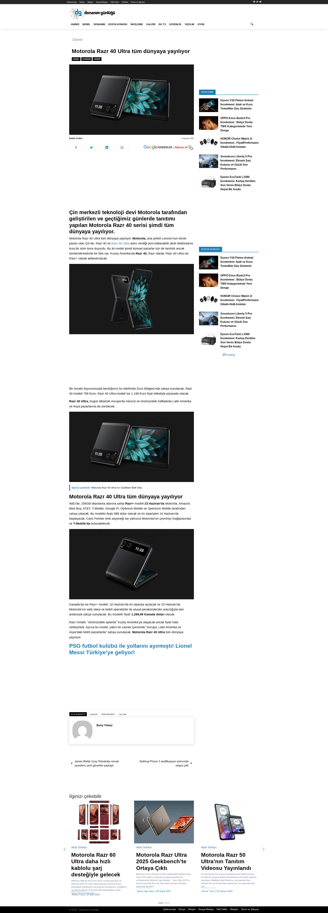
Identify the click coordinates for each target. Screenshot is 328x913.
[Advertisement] (51, 61)
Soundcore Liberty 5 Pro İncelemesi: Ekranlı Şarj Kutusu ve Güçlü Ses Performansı (236, 162)
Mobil (86, 24)
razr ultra (122, 714)
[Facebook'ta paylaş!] (76, 147)
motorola (93, 714)
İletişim (90, 2)
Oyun (200, 24)
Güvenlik (175, 24)
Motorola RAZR (108, 714)
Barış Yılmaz (76, 138)
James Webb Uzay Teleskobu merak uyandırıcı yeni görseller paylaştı (96, 763)
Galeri (150, 24)
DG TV (162, 24)
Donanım (99, 24)
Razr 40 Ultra (120, 243)
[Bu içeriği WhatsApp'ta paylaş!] (122, 147)
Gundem (86, 59)
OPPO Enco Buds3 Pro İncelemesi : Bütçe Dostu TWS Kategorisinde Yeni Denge (236, 124)
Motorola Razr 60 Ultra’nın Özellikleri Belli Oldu (107, 487)
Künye (82, 2)
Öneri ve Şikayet (138, 2)
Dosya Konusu (117, 24)
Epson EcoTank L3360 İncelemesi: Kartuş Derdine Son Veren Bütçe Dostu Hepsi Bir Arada (237, 183)
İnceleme (137, 24)
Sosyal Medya (102, 2)
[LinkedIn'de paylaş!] (106, 147)
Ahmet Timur (122, 891)
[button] (64, 849)
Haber (75, 24)
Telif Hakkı (114, 2)
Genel (77, 39)
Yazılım (189, 24)
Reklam (125, 2)
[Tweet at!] (91, 147)
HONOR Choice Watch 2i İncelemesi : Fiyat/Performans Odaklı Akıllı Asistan (239, 142)
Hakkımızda (72, 2)
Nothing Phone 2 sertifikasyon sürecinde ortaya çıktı (164, 763)
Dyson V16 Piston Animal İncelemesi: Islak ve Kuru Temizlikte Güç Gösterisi (236, 104)
